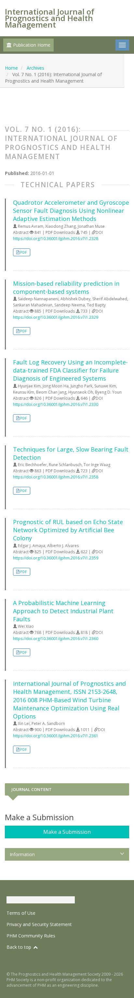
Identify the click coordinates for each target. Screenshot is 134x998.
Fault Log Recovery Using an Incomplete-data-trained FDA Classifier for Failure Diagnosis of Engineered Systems (70, 370)
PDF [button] (23, 252)
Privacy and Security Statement (39, 924)
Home (11, 68)
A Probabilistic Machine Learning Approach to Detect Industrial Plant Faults (63, 611)
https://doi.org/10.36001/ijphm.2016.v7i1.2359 (55, 558)
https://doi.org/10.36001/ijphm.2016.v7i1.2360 (55, 638)
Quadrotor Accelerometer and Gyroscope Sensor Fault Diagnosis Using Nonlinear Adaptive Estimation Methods (71, 211)
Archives (35, 68)
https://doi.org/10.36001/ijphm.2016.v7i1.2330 (55, 404)
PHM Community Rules (31, 936)
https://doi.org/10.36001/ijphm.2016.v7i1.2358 (55, 477)
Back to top (20, 947)
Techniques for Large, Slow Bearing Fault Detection (70, 453)
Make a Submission (67, 831)
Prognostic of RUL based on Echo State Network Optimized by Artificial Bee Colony (68, 530)
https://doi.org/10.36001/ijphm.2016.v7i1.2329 (55, 317)
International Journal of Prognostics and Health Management (49, 18)
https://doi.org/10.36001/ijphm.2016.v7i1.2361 (55, 736)
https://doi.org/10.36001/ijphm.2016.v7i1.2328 (55, 238)
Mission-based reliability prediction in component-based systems (66, 287)
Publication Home (31, 45)
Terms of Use (21, 913)
